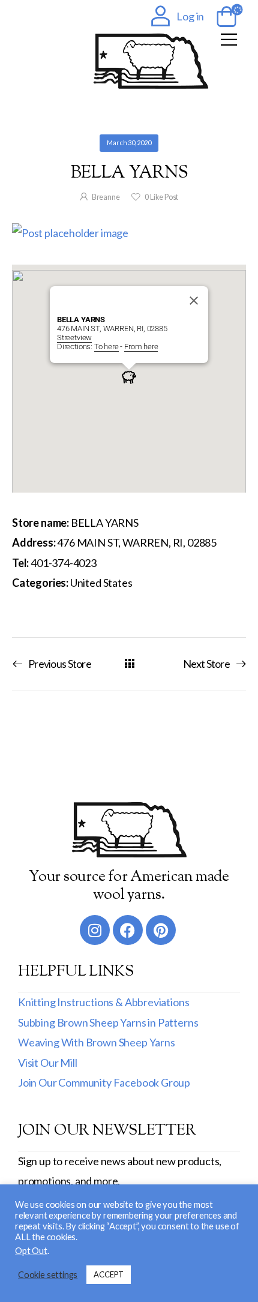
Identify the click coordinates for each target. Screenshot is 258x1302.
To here (106, 346)
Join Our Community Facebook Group (104, 1082)
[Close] (193, 300)
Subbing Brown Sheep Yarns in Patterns (108, 1022)
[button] (129, 377)
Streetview (74, 337)
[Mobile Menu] (229, 39)
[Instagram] (95, 930)
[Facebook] (128, 930)
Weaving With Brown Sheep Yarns (96, 1042)
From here (141, 346)
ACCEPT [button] (109, 1274)
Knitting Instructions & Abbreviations (103, 1002)
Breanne (106, 197)
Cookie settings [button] (47, 1275)
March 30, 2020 (129, 142)
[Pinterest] (161, 930)
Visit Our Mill (47, 1062)
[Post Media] (129, 233)
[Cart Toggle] (224, 17)
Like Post (161, 197)
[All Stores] (129, 663)
